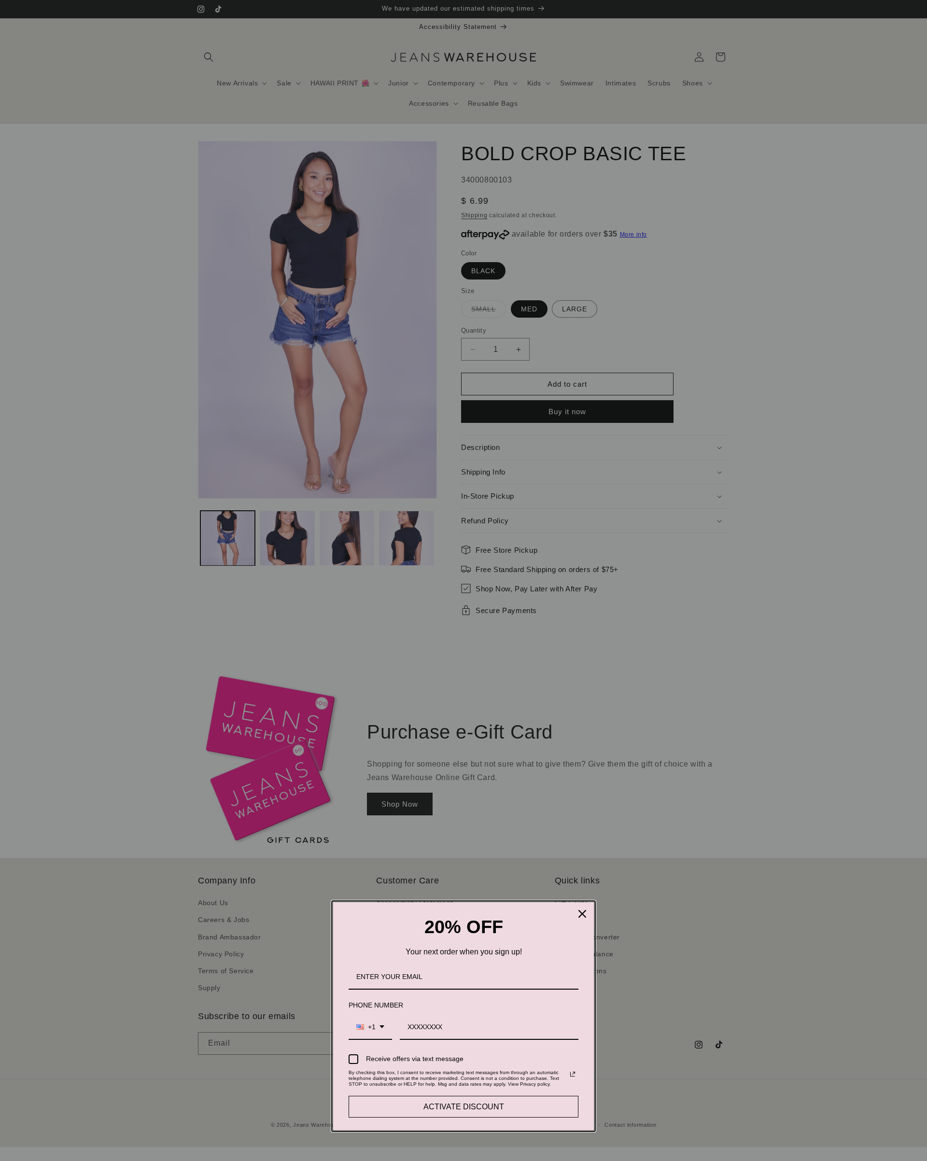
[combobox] (370, 1027)
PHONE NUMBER (376, 1005)
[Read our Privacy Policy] (572, 1074)
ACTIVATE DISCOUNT (463, 1107)
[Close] (582, 913)
